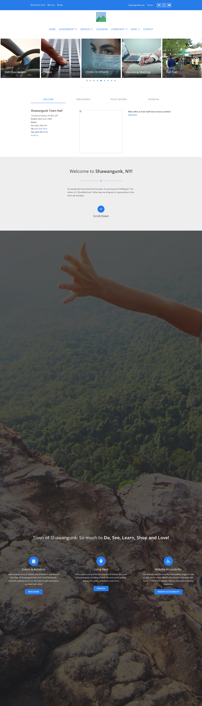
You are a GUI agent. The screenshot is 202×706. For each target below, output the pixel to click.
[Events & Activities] (33, 561)
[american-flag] (101, 131)
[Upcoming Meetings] (60, 58)
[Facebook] (159, 5)
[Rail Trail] (101, 58)
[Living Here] (101, 561)
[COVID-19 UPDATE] (20, 58)
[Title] (101, 17)
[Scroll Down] (101, 209)
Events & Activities (33, 569)
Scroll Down (101, 216)
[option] (20, 58)
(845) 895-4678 (40, 128)
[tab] (87, 80)
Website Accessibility (168, 569)
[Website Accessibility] (168, 561)
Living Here (101, 569)
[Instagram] (164, 5)
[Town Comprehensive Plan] (182, 58)
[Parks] (141, 58)
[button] (76, 29)
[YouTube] (169, 5)
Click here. (132, 115)
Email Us (34, 135)
